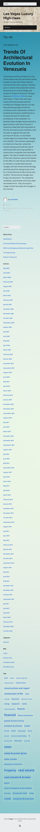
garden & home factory (14, 721)
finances (21, 709)
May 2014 (6, 486)
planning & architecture (13, 764)
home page (22, 731)
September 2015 (8, 468)
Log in (5, 653)
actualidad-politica (12, 208)
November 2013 (8, 513)
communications (9, 683)
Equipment (16, 704)
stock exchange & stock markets (18, 788)
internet (6, 736)
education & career (26, 699)
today (31, 793)
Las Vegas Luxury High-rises (18, 15)
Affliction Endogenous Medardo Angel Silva (18, 248)
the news (7, 793)
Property (10, 770)
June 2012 (6, 576)
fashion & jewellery (9, 709)
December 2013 (8, 508)
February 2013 (8, 545)
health (27, 726)
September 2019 (8, 368)
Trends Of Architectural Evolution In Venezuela (18, 60)
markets (25, 208)
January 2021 (7, 304)
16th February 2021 (10, 45)
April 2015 (6, 477)
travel (7, 798)
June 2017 (6, 427)
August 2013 (7, 527)
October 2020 (7, 318)
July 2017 (6, 422)
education (15, 699)
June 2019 (6, 377)
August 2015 (7, 472)
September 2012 (8, 563)
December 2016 (8, 436)
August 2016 (7, 450)
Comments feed (8, 662)
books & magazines (21, 678)
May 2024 (6, 268)
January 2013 (7, 549)
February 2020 (8, 354)
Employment (7, 239)
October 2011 (7, 595)
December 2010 (8, 626)
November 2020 (8, 313)
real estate (26, 770)
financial (10, 715)
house (30, 731)
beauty (12, 678)
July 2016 (6, 454)
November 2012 (8, 554)
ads (20, 208)
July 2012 (6, 572)
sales (31, 208)
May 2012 (6, 581)
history (6, 731)
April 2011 (6, 613)
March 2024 (7, 277)
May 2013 (6, 540)
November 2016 (8, 440)
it (29, 736)
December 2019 (8, 363)
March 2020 (7, 350)
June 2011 (6, 608)
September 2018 (8, 413)
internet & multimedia (19, 736)
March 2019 (7, 391)
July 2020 (6, 332)
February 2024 (8, 282)
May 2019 (6, 382)
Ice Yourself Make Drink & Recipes (14, 243)
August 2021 (7, 286)
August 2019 (7, 372)
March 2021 (7, 295)
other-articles (10, 759)
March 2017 (7, 431)
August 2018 (7, 418)
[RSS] (20, 825)
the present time (20, 793)
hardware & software (13, 726)
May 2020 (6, 341)
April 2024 (6, 273)
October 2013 (7, 518)
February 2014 (8, 499)
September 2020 (8, 323)
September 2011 (8, 599)
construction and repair (17, 688)
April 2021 (6, 291)
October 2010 (7, 631)
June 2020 (6, 336)
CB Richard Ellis (18, 96)
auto (6, 678)
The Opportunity (9, 253)
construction (21, 683)
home (13, 731)
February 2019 (8, 395)
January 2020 (7, 359)
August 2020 (7, 327)
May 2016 (6, 463)
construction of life (13, 693)
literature (18, 741)
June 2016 (6, 459)
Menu (8, 27)
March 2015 (7, 481)
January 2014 (7, 504)
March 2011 (7, 617)
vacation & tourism (23, 798)
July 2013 (6, 531)
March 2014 (7, 495)
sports (6, 783)
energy (7, 704)
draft (27, 694)
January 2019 (7, 400)
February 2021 (8, 300)
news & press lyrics (15, 753)
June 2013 (6, 536)
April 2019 (6, 386)
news (7, 747)
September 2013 (8, 522)
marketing (27, 741)
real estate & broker (17, 777)
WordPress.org (8, 667)
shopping (6, 210)
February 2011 (8, 622)
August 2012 (7, 567)
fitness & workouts (25, 715)
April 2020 (6, 345)
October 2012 (7, 558)
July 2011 (6, 604)
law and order (8, 741)
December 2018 (8, 404)
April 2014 (6, 490)
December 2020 (8, 309)
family (24, 704)
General (7, 205)
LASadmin (14, 199)
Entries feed (7, 658)
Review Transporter (10, 257)
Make (11, 819)
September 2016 (8, 445)
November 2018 (8, 409)
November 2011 (8, 590)
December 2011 (8, 586)
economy (6, 699)
